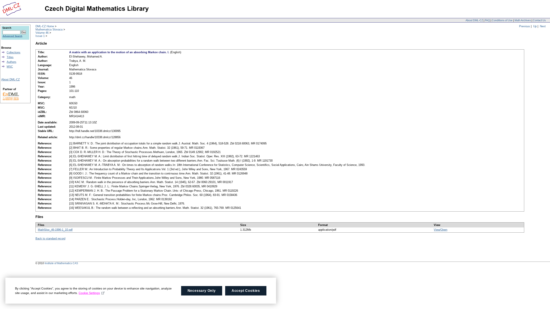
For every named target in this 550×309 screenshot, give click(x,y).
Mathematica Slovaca (49, 29)
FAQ (487, 20)
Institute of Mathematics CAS (61, 263)
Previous (524, 26)
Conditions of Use (502, 20)
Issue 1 (40, 36)
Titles (10, 57)
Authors (11, 62)
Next (543, 26)
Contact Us (539, 20)
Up (535, 26)
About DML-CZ (474, 20)
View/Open (440, 229)
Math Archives (523, 20)
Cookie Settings (89, 293)
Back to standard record (50, 238)
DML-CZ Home (44, 26)
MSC (10, 66)
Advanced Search (12, 36)
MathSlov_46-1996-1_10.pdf (55, 229)
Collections (13, 52)
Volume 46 (42, 32)
